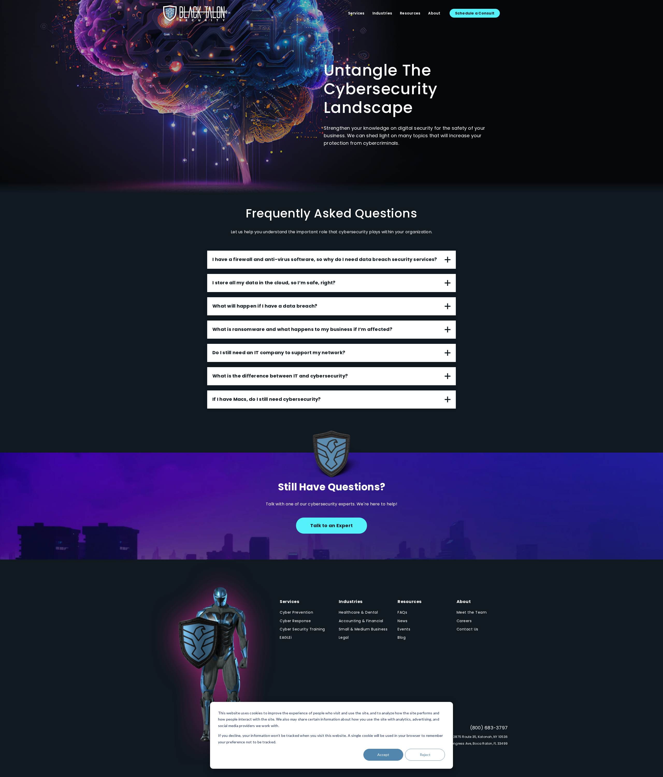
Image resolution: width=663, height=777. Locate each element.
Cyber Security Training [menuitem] (302, 629)
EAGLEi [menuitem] (286, 637)
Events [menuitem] (404, 629)
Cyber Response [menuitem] (295, 620)
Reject (425, 754)
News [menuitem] (402, 620)
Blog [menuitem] (402, 637)
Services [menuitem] (356, 13)
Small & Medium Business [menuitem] (363, 629)
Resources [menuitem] (410, 13)
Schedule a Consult (475, 13)
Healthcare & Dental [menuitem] (358, 612)
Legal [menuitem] (344, 637)
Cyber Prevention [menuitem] (296, 612)
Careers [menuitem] (464, 620)
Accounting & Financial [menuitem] (361, 620)
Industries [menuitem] (382, 13)
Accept (383, 754)
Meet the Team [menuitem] (472, 612)
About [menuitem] (434, 13)
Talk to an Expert (331, 525)
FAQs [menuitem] (402, 612)
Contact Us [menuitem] (467, 629)
